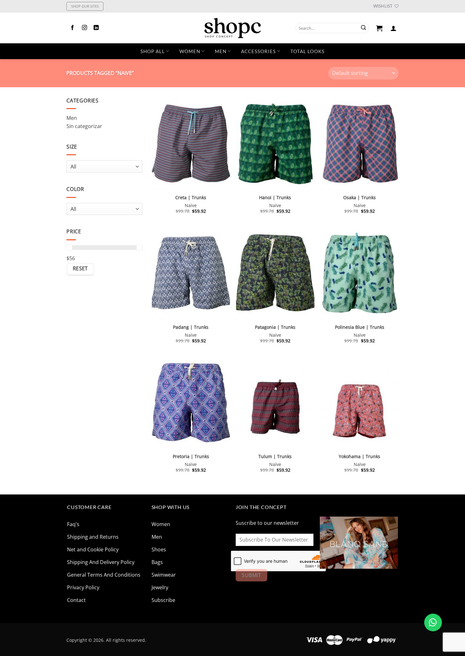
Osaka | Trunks (359, 197)
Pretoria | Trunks (191, 456)
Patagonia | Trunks (275, 327)
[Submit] (363, 28)
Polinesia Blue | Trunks (359, 327)
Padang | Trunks (190, 327)
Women (189, 51)
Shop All (152, 51)
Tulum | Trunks (275, 456)
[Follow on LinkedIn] (96, 28)
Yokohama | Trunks (359, 456)
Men (220, 51)
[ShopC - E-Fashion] (232, 28)
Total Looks (307, 51)
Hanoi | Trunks (275, 197)
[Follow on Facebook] (72, 28)
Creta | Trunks (190, 197)
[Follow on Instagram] (84, 28)
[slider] (69, 247)
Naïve (191, 205)
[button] (379, 28)
